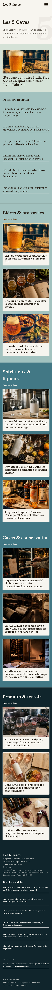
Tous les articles (10, 219)
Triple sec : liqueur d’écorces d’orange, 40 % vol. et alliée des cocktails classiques (26, 965)
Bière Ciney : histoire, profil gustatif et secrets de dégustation (25, 189)
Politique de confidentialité (29, 983)
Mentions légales (10, 983)
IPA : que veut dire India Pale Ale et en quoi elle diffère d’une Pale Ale (25, 142)
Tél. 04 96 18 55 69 (24, 875)
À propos (7, 867)
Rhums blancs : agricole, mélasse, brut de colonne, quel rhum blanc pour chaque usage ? (24, 112)
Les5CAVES (18, 870)
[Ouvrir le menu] (46, 4)
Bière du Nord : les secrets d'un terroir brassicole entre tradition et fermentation (25, 173)
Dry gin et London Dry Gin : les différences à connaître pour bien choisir (26, 128)
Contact (24, 985)
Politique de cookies (11, 985)
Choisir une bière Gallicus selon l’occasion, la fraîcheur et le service (23, 157)
